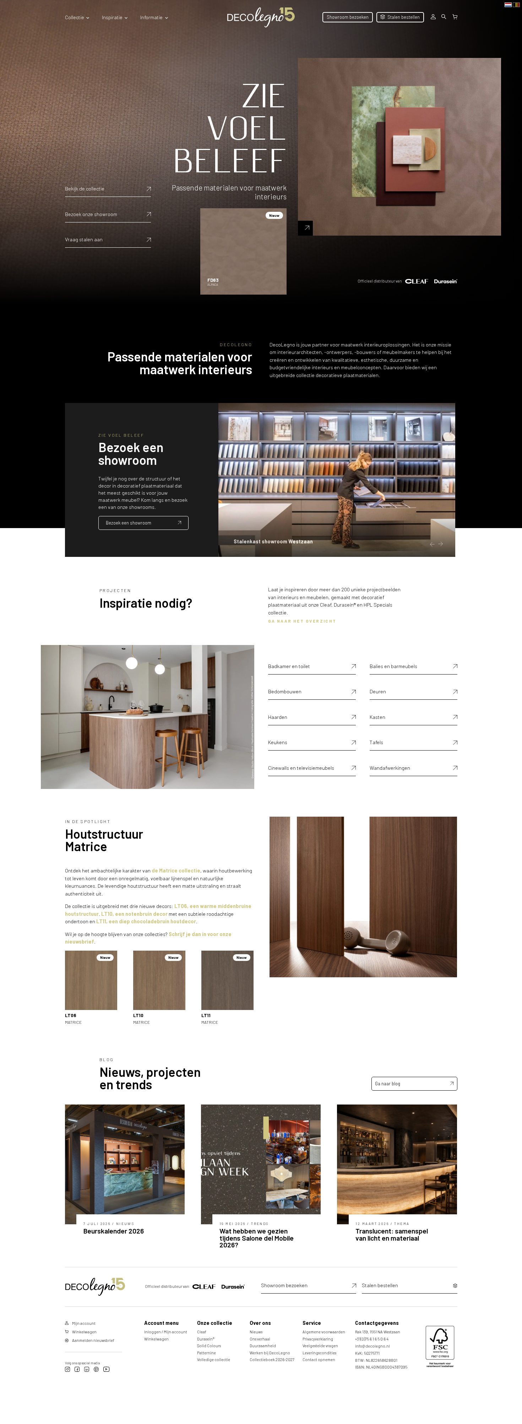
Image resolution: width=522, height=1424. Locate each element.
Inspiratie (112, 17)
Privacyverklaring (318, 1339)
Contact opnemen (319, 1359)
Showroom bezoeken (348, 17)
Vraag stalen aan (84, 239)
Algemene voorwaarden (324, 1331)
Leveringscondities (319, 1352)
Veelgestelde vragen (320, 1345)
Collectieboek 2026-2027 (272, 1359)
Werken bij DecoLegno (270, 1352)
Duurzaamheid (263, 1345)
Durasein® (205, 1339)
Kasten (377, 717)
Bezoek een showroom (128, 523)
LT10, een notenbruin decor (134, 914)
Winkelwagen (156, 1339)
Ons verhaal (260, 1339)
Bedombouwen (284, 691)
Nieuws (256, 1331)
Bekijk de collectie (84, 189)
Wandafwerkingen (390, 768)
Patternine (206, 1352)
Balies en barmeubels (393, 666)
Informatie (151, 17)
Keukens (277, 742)
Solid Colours (209, 1345)
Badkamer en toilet (289, 666)
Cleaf (201, 1331)
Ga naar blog (387, 1083)
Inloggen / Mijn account (165, 1331)
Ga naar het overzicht (302, 620)
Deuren (378, 691)
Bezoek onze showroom (91, 214)
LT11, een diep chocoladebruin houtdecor (146, 921)
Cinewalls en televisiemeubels (301, 768)
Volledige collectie (213, 1359)
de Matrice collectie (176, 870)
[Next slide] (440, 544)
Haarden (277, 717)
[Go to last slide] (432, 544)
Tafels (376, 742)
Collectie (74, 17)
